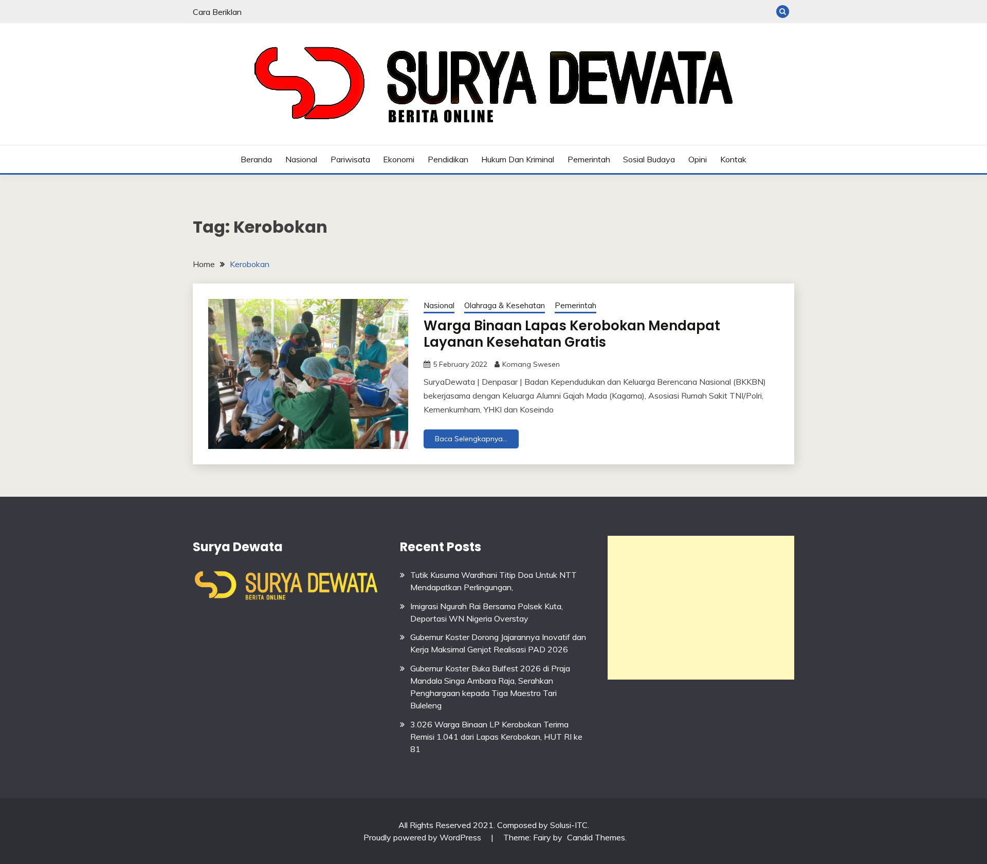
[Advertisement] (701, 608)
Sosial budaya (649, 159)
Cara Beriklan (217, 12)
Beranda (256, 159)
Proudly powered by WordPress (423, 837)
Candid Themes (596, 837)
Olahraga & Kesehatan (504, 305)
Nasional (301, 159)
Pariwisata (350, 159)
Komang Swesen (531, 364)
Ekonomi (398, 159)
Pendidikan (448, 159)
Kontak (733, 159)
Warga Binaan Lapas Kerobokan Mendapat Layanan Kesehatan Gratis (572, 334)
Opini (697, 159)
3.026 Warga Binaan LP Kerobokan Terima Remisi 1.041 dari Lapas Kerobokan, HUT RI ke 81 (496, 736)
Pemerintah (589, 159)
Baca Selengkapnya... (471, 438)
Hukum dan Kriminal (517, 159)
